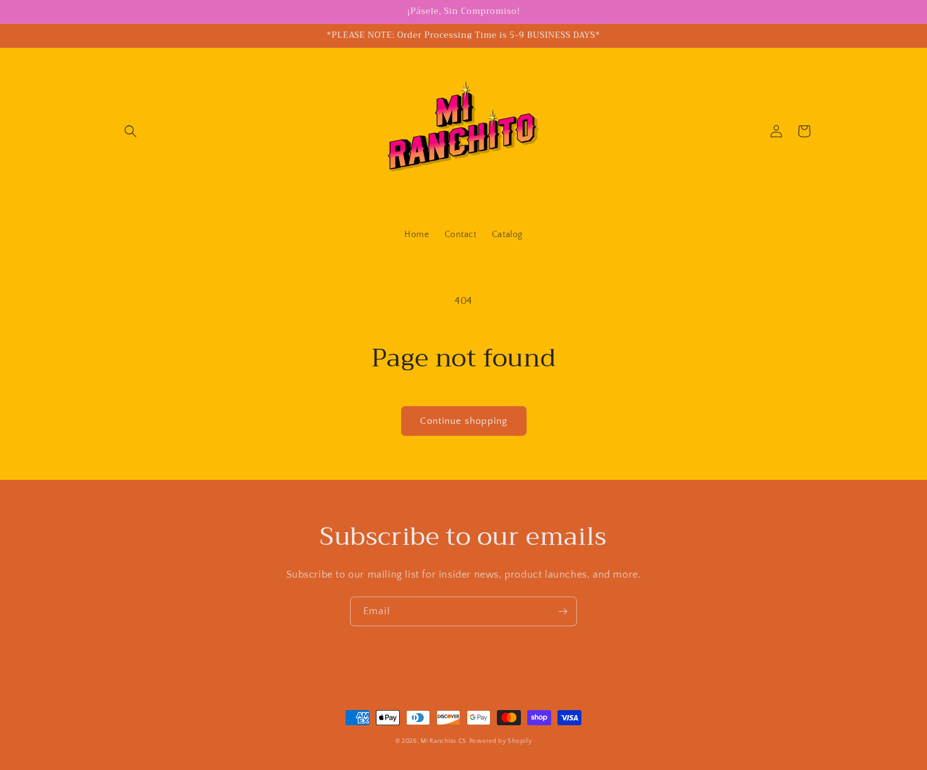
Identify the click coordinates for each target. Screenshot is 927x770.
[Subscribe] (562, 611)
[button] (130, 131)
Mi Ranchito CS (444, 741)
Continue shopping (464, 421)
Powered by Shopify (500, 741)
